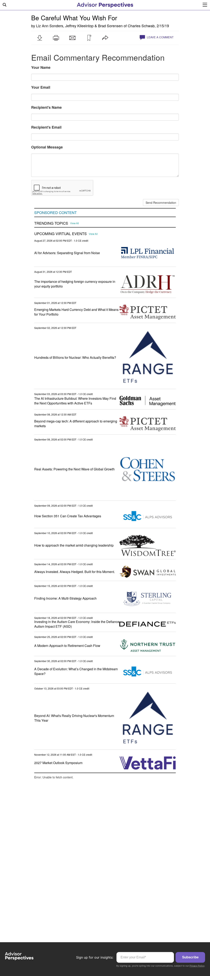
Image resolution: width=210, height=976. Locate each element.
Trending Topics (51, 223)
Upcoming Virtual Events (60, 234)
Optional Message (47, 147)
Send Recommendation (161, 202)
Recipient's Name (46, 107)
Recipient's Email (46, 127)
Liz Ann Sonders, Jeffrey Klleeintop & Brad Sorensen (79, 25)
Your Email (40, 87)
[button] (39, 38)
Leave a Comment (159, 37)
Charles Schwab (141, 25)
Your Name (40, 67)
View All (74, 223)
